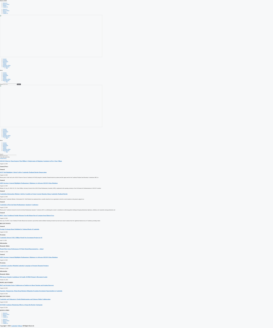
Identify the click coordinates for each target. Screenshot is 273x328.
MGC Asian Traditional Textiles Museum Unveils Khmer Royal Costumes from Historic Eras (27, 215)
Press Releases (6, 66)
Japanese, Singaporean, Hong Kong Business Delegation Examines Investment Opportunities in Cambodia (31, 291)
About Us (5, 3)
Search (1, 84)
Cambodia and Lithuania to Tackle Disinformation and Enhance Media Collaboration (25, 299)
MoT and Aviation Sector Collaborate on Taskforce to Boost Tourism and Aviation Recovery (27, 285)
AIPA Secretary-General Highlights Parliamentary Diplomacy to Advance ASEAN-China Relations (29, 183)
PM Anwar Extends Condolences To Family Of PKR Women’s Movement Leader (23, 277)
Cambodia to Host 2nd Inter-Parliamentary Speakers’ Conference (19, 204)
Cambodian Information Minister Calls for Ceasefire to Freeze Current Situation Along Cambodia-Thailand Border (34, 194)
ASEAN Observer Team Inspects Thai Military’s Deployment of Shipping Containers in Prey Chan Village (31, 161)
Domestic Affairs (6, 65)
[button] (136, 70)
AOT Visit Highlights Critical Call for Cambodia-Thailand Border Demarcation (23, 172)
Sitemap (4, 5)
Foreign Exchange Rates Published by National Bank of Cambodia (19, 229)
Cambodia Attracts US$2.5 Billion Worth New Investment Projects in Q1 (21, 237)
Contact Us (5, 6)
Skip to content (3, 0)
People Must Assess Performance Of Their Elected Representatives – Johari (21, 249)
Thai (7, 68)
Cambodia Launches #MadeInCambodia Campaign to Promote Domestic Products (24, 265)
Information (5, 61)
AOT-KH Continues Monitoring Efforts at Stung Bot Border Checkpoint (21, 305)
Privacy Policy (6, 4)
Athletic (4, 64)
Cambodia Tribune (16, 326)
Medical (4, 62)
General (4, 59)
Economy (5, 60)
